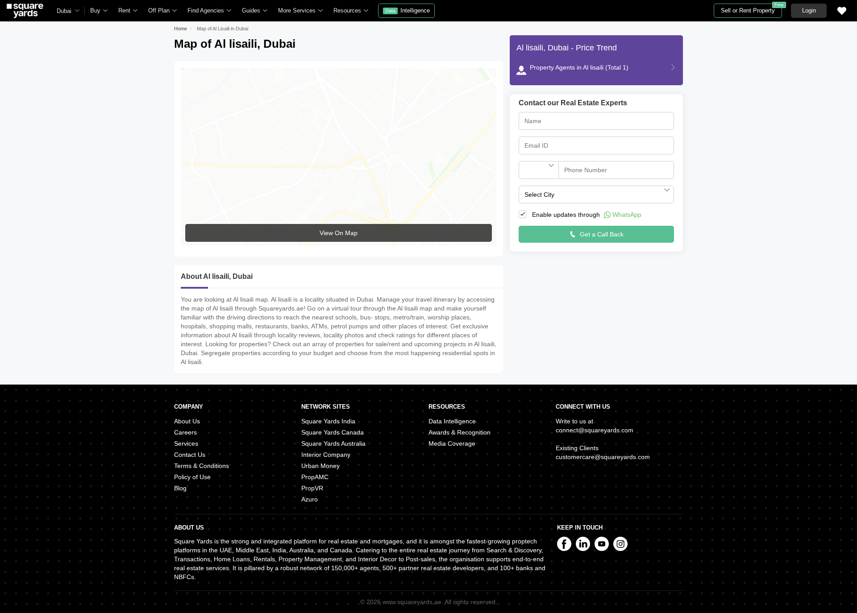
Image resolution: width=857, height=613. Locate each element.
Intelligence (407, 10)
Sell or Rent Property (751, 9)
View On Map (339, 232)
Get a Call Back (601, 234)
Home (180, 28)
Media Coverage (451, 443)
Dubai (64, 11)
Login (809, 10)
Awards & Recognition (459, 432)
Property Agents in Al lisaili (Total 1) (579, 67)
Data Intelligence (452, 421)
